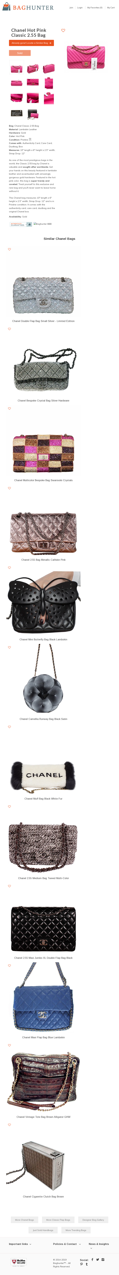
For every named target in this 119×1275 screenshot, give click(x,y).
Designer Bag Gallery (93, 1219)
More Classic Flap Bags (58, 1219)
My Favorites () (94, 7)
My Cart (111, 7)
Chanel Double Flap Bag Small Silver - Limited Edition (43, 321)
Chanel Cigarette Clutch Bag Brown (43, 1196)
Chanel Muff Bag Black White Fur (43, 798)
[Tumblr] (86, 1264)
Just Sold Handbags (43, 1230)
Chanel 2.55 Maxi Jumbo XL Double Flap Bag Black (43, 957)
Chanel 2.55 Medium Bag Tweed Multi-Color (43, 878)
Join (71, 7)
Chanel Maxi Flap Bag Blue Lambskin (43, 1037)
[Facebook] (92, 1259)
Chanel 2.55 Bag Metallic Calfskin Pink (43, 559)
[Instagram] (102, 1259)
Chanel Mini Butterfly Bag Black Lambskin (43, 639)
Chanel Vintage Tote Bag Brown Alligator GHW (43, 1116)
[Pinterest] (81, 1264)
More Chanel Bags (24, 1219)
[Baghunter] (28, 6)
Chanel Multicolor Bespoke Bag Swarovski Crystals (43, 480)
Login (80, 7)
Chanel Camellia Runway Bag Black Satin (43, 719)
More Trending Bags (76, 1230)
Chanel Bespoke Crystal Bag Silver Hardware (43, 400)
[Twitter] (97, 1259)
